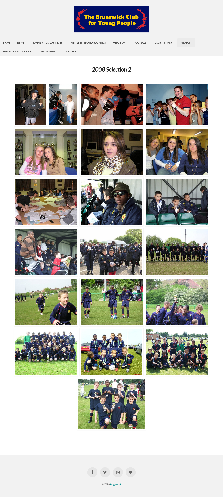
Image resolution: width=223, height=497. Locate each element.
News (20, 42)
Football (140, 42)
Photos (186, 42)
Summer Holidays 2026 (48, 42)
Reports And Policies (17, 51)
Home (7, 42)
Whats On (119, 42)
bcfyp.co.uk (115, 484)
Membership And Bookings (88, 42)
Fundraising (48, 51)
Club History (163, 42)
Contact (70, 51)
